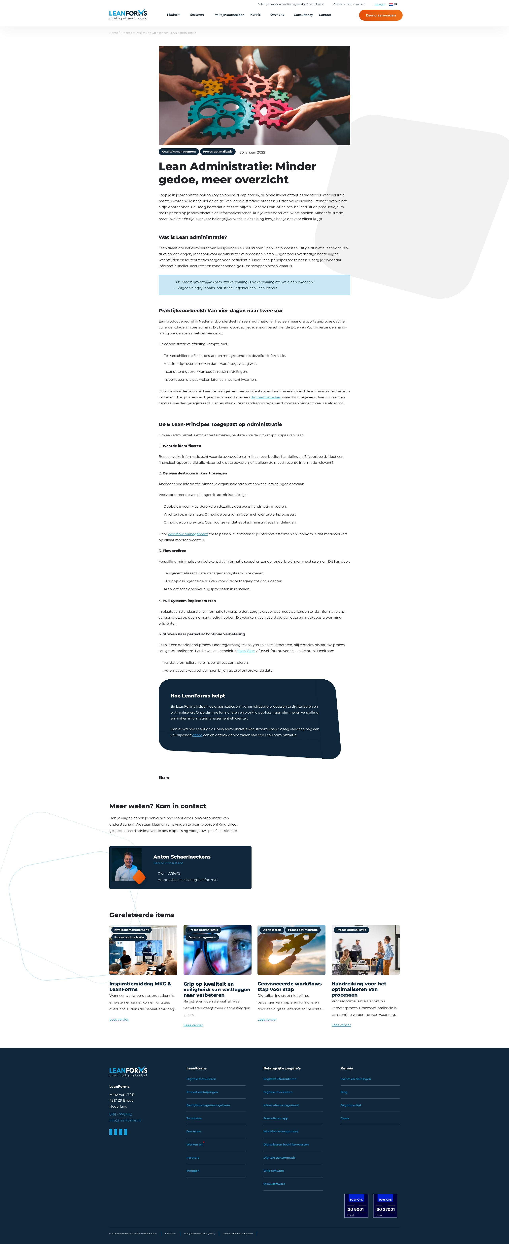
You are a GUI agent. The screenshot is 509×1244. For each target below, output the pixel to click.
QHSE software (274, 1184)
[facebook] (115, 1132)
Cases (345, 1118)
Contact (325, 15)
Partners (193, 1157)
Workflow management (280, 1131)
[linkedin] (110, 1132)
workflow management (188, 534)
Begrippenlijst (351, 1105)
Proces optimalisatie (134, 33)
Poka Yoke (246, 651)
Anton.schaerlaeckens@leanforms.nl (188, 880)
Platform (174, 14)
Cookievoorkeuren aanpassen (238, 1233)
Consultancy (303, 15)
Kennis (255, 14)
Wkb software (273, 1171)
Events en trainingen (356, 1079)
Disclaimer (170, 1233)
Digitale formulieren (201, 1079)
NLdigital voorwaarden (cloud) (199, 1233)
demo (197, 735)
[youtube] (125, 1132)
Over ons (277, 14)
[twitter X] (120, 1132)
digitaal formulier (266, 397)
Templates (194, 1118)
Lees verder (119, 1019)
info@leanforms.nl (125, 1120)
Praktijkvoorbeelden (229, 15)
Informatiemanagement (281, 1105)
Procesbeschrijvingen (202, 1092)
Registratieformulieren (279, 1079)
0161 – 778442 (169, 873)
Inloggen (380, 4)
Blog (344, 1092)
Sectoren (197, 14)
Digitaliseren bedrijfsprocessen (286, 1144)
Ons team (194, 1131)
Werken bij (194, 1144)
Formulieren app (275, 1118)
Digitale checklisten (277, 1092)
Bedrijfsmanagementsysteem (208, 1105)
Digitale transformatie (279, 1157)
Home (113, 33)
